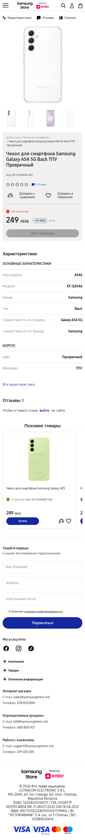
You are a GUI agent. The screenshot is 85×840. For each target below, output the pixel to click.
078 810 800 (26, 703)
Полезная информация (25, 679)
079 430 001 (25, 751)
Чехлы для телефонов (36, 137)
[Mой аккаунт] (71, 5)
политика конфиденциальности (43, 611)
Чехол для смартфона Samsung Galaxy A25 (35, 488)
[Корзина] (80, 5)
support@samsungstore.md (33, 746)
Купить (23, 521)
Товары (13, 670)
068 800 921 (26, 727)
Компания (16, 661)
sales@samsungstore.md (32, 697)
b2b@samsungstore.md (31, 721)
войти (44, 410)
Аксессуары (13, 137)
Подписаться (42, 622)
